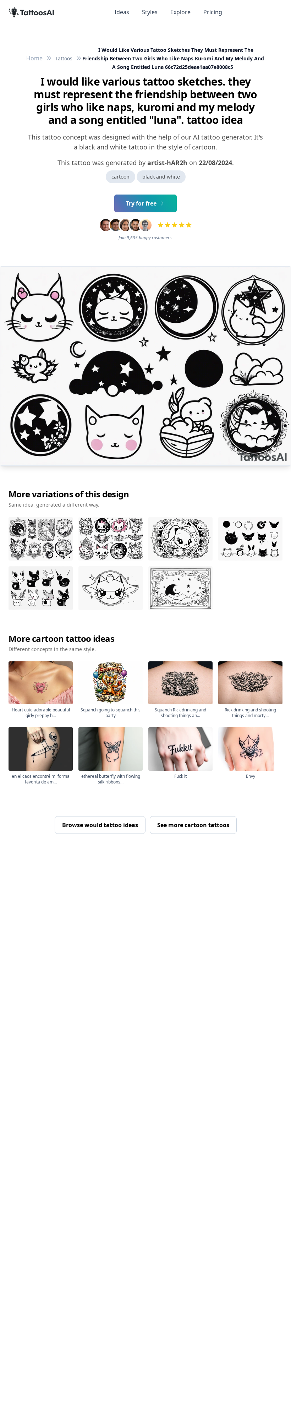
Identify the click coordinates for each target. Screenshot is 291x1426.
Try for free (141, 203)
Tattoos (63, 58)
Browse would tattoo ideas (100, 825)
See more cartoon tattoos (193, 825)
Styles (150, 12)
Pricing (212, 12)
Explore (180, 12)
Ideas (122, 12)
